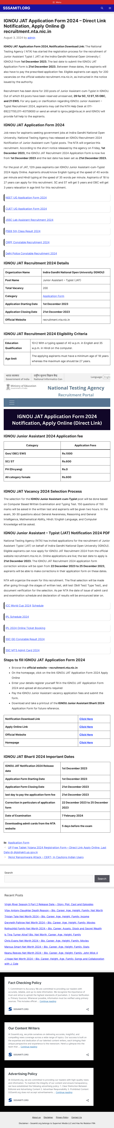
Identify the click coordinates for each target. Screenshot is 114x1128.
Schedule (37, 605)
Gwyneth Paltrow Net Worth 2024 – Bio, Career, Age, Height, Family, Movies (49, 922)
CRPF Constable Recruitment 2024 (27, 242)
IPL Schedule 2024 (17, 616)
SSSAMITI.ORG (16, 8)
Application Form (53, 296)
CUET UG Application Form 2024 (26, 208)
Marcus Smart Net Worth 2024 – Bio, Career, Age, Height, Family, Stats (46, 946)
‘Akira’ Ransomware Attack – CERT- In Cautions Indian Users (46, 857)
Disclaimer (48, 1117)
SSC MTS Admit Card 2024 (22, 650)
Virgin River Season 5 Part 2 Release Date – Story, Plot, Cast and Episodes (48, 904)
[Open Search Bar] (102, 8)
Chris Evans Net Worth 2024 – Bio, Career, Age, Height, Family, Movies (46, 940)
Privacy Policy (62, 1117)
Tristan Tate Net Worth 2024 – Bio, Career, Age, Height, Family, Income (46, 916)
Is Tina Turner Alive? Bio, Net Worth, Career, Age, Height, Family (42, 934)
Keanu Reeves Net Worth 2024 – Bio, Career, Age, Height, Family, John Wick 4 (51, 952)
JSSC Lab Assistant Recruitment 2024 (29, 219)
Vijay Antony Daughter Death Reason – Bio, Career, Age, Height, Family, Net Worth (53, 910)
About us (36, 1117)
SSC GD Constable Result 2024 (25, 639)
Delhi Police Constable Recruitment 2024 (31, 253)
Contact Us (76, 1117)
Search (8, 872)
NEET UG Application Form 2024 (26, 197)
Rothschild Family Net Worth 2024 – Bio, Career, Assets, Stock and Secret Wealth (53, 928)
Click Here (86, 718)
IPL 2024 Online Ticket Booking (25, 628)
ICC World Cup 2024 (18, 605)
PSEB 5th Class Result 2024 (23, 231)
